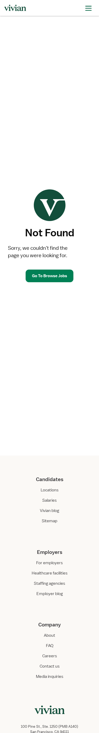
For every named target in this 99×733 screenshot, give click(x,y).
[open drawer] (88, 7)
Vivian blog (49, 510)
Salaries (49, 500)
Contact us (50, 666)
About (49, 635)
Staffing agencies (49, 583)
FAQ (49, 645)
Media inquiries (49, 676)
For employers (49, 563)
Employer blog (49, 593)
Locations (50, 490)
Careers (49, 656)
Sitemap (49, 521)
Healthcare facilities (50, 573)
